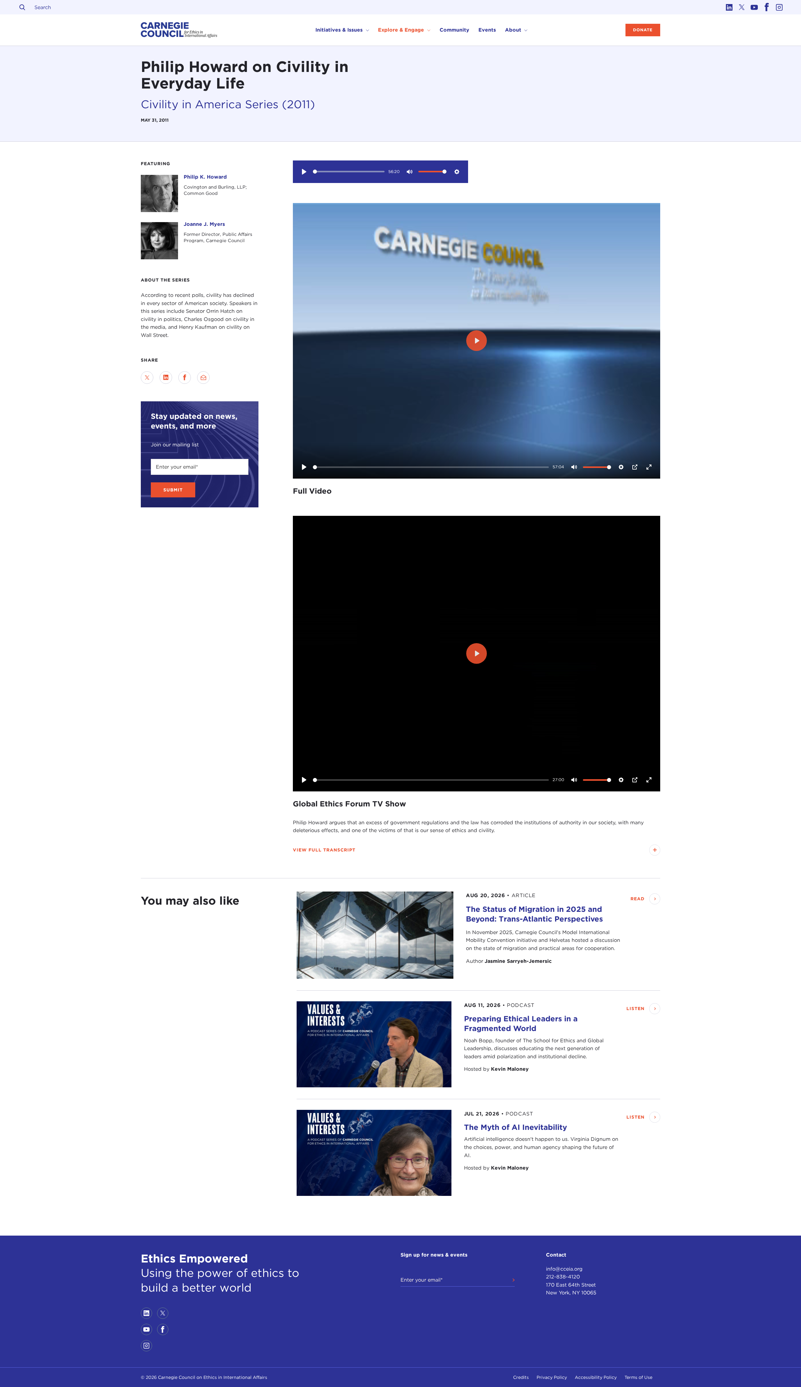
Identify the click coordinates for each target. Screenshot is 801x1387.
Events (487, 30)
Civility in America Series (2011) (228, 104)
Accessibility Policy (596, 1377)
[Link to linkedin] (729, 7)
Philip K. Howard (205, 177)
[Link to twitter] (741, 7)
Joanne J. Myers (204, 224)
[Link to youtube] (754, 7)
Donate (643, 30)
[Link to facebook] (766, 7)
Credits (521, 1377)
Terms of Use (638, 1377)
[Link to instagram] (779, 7)
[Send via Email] (203, 377)
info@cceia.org (564, 1269)
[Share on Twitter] (147, 377)
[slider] (349, 172)
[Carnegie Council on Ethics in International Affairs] (179, 30)
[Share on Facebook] (184, 377)
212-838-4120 (563, 1277)
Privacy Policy (552, 1377)
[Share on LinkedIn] (166, 377)
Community (454, 30)
